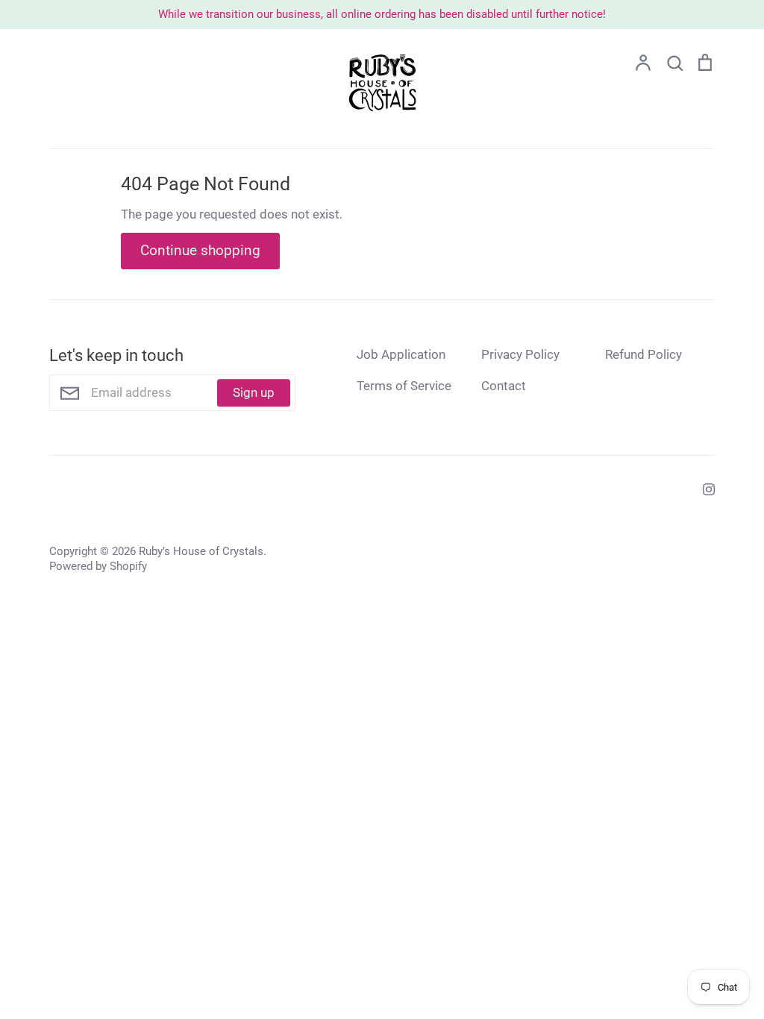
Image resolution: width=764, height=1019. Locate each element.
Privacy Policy (520, 354)
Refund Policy (643, 354)
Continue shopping (200, 250)
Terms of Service (404, 385)
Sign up (254, 392)
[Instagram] (703, 487)
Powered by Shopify (98, 566)
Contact (503, 385)
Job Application (401, 354)
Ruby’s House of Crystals (201, 551)
